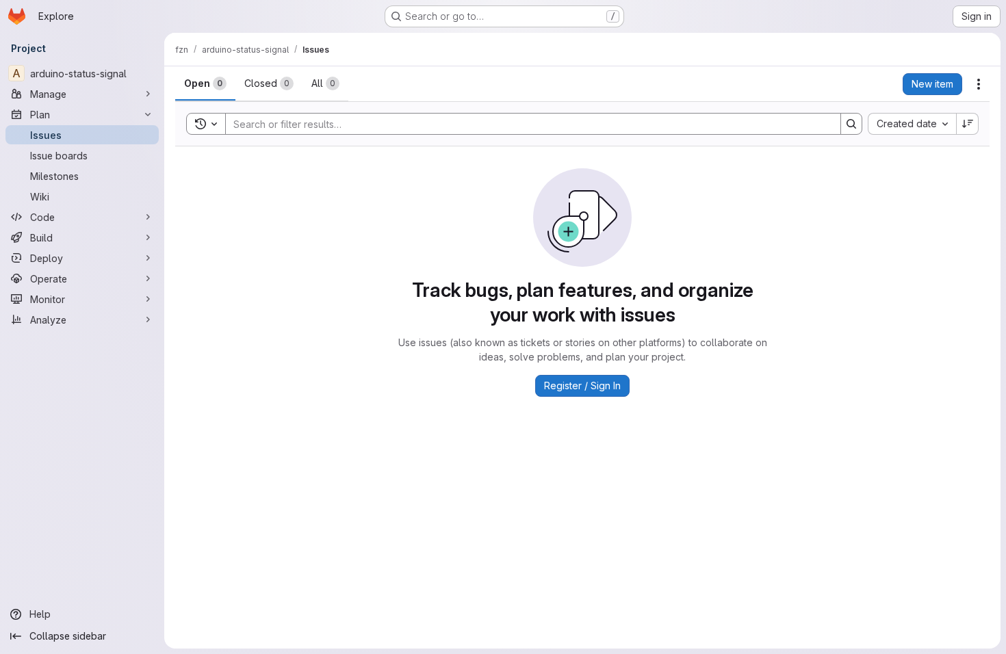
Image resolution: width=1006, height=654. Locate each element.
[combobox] (912, 124)
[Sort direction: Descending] (968, 124)
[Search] (851, 124)
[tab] (205, 83)
